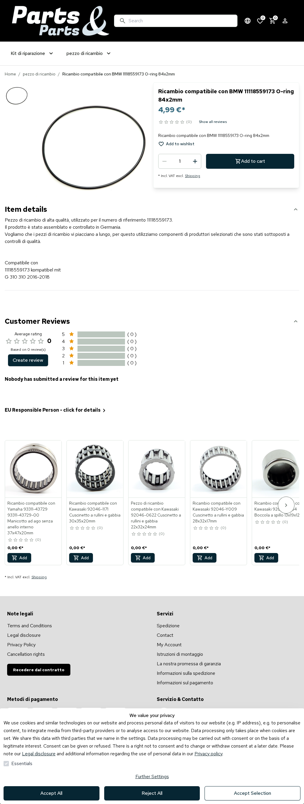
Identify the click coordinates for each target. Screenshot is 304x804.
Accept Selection (252, 793)
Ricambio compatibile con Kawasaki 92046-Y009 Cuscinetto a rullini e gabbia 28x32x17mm (218, 512)
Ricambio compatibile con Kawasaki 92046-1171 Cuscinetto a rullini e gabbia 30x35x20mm (95, 512)
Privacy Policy (21, 645)
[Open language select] (248, 21)
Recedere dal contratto (38, 669)
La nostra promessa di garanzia (189, 664)
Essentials (21, 763)
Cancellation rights (26, 654)
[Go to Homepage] (60, 21)
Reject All (152, 793)
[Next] (286, 505)
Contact (165, 635)
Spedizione (168, 626)
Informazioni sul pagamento (185, 683)
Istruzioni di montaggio (180, 654)
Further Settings (152, 776)
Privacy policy (208, 754)
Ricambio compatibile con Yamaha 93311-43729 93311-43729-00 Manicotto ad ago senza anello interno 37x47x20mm (31, 518)
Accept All (51, 793)
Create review (28, 360)
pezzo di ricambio (39, 74)
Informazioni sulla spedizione (186, 673)
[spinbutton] (180, 161)
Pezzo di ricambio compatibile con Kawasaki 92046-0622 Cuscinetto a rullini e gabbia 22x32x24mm (156, 515)
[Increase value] (195, 161)
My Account (169, 645)
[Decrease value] (164, 161)
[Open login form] (285, 21)
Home (10, 74)
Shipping (192, 175)
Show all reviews (213, 121)
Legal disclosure (39, 754)
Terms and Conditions (29, 626)
